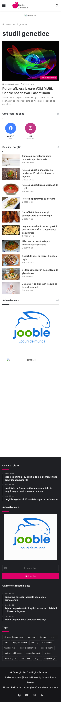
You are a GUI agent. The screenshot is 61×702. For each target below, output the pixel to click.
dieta (6, 642)
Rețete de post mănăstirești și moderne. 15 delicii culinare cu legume (38, 173)
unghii (37, 658)
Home (7, 24)
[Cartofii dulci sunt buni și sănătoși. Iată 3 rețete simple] (11, 217)
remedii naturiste (33, 653)
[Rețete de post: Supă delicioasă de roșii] (11, 189)
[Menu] (3, 6)
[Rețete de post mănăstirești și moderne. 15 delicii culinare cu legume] (11, 174)
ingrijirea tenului (20, 642)
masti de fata (9, 648)
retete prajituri (10, 658)
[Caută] (57, 6)
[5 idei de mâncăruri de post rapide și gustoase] (11, 274)
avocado (31, 637)
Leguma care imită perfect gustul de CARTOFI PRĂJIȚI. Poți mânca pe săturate (39, 229)
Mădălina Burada (12, 84)
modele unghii (47, 648)
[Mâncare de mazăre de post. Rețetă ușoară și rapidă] (11, 246)
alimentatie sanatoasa (13, 637)
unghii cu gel (50, 658)
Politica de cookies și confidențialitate (29, 687)
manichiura (47, 642)
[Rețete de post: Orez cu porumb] (11, 203)
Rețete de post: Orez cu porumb (39, 198)
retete (48, 653)
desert (53, 637)
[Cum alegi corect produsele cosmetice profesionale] (11, 160)
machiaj (34, 642)
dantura (43, 637)
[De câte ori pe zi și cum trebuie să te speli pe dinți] (11, 288)
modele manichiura (28, 648)
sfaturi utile (25, 658)
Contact (54, 687)
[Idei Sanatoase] (20, 5)
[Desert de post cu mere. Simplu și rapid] (11, 260)
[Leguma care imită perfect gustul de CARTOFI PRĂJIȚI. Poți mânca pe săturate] (11, 230)
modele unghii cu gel (13, 653)
